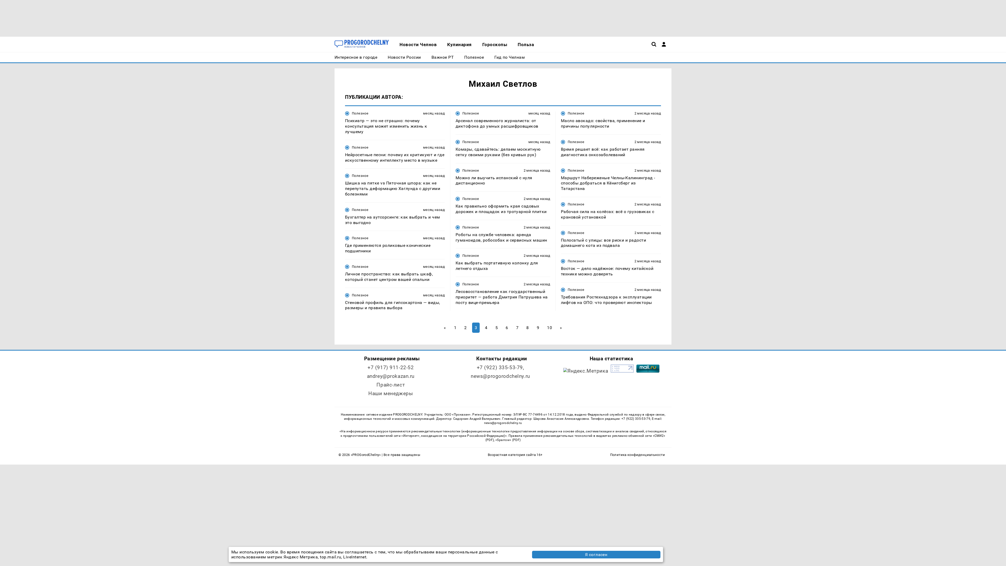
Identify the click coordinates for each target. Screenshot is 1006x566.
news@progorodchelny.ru (500, 376)
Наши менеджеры (390, 393)
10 (549, 327)
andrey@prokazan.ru (390, 376)
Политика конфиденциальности (637, 455)
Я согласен (596, 554)
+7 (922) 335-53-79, (500, 367)
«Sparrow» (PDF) (508, 440)
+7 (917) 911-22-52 (391, 367)
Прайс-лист (390, 385)
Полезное (360, 113)
